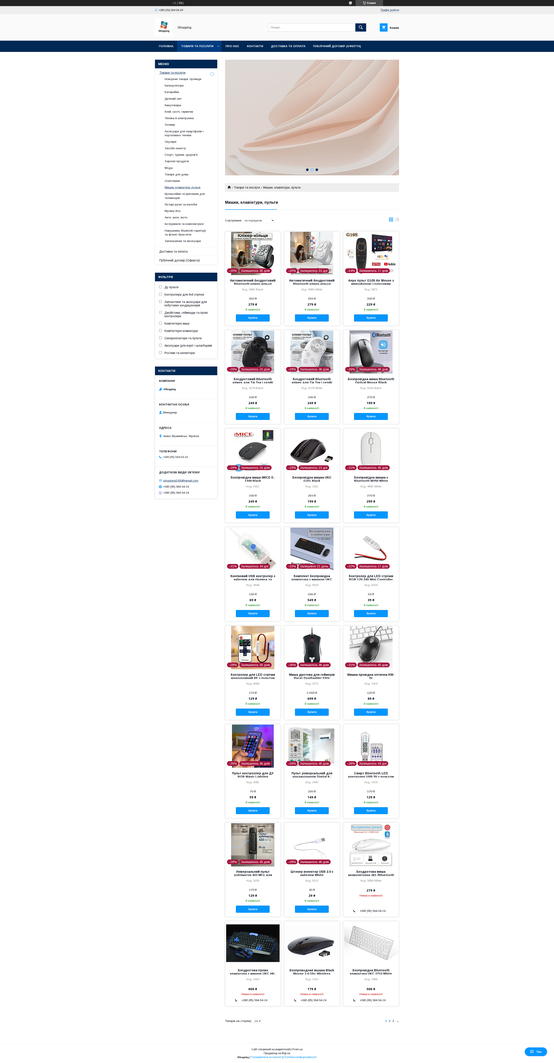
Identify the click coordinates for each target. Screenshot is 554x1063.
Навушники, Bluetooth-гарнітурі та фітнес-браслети (185, 232)
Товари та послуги (197, 46)
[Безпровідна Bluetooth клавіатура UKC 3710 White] (371, 943)
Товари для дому (176, 174)
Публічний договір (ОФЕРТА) (337, 46)
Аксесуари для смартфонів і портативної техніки (184, 133)
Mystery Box (173, 211)
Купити (252, 317)
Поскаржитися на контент (266, 1057)
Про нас (232, 46)
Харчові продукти (177, 161)
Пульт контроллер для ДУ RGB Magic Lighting (253, 775)
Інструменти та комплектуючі (184, 224)
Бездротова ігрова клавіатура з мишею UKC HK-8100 (253, 974)
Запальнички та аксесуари (183, 241)
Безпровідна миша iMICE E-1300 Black (253, 479)
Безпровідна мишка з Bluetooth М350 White (371, 479)
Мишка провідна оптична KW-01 (371, 676)
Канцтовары (173, 105)
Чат (539, 1051)
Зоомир (170, 124)
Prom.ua (297, 1049)
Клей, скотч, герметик (179, 111)
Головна (166, 46)
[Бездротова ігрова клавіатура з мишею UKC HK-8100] (252, 943)
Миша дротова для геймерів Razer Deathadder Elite (312, 676)
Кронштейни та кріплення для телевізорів (185, 195)
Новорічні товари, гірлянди (183, 79)
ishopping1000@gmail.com (180, 480)
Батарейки (172, 92)
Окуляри (170, 141)
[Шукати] (360, 27)
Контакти (255, 46)
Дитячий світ (173, 98)
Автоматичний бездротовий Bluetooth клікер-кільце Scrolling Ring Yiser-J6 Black (252, 284)
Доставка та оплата (288, 46)
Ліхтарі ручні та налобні (181, 204)
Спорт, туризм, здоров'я (181, 154)
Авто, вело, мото (176, 217)
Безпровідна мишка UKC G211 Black (312, 479)
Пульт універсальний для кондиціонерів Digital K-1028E (311, 777)
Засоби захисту (175, 148)
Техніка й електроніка (179, 118)
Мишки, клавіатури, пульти (182, 187)
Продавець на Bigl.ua (277, 1053)
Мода (168, 168)
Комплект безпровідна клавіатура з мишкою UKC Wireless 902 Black (311, 579)
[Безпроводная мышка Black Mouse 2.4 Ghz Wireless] (312, 943)
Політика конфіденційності (300, 1057)
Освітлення (172, 181)
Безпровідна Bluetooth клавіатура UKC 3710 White (371, 972)
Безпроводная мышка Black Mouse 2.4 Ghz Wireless (312, 972)
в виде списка (397, 221)
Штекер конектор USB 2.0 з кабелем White (312, 873)
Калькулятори (174, 85)
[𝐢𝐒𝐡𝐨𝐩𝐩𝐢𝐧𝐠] (163, 35)
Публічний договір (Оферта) (179, 260)
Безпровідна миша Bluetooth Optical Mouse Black (371, 380)
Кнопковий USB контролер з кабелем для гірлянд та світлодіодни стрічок (252, 579)
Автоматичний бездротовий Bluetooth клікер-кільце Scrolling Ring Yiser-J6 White (312, 284)
